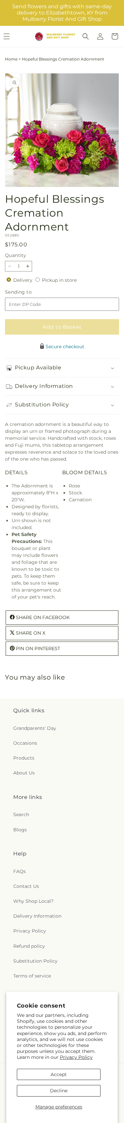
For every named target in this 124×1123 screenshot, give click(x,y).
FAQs (19, 871)
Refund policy (29, 946)
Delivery (23, 280)
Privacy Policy (76, 1057)
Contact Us (26, 886)
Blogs (20, 830)
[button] (85, 36)
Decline (58, 1091)
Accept (59, 1074)
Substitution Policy (35, 961)
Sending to (28, 292)
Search (21, 814)
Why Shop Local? (33, 901)
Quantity (15, 255)
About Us (24, 773)
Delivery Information (37, 916)
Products (23, 758)
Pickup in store (59, 280)
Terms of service (32, 976)
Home (11, 59)
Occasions (25, 743)
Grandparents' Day (34, 728)
